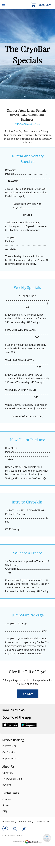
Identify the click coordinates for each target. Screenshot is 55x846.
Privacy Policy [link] (9, 821)
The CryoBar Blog (12, 778)
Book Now (45, 4)
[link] (10, 725)
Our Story (7, 772)
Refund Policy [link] (26, 821)
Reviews (6, 784)
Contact (6, 799)
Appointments (10, 758)
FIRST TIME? (9, 746)
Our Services (9, 752)
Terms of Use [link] (42, 821)
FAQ (4, 811)
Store (5, 805)
